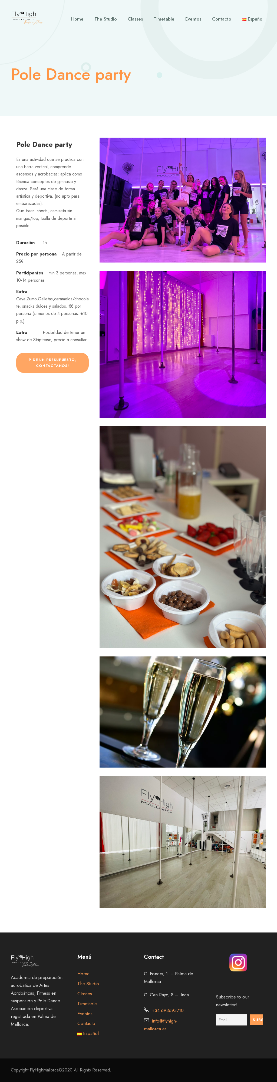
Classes (135, 19)
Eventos (193, 19)
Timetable (164, 19)
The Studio (105, 19)
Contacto (221, 19)
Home (77, 19)
